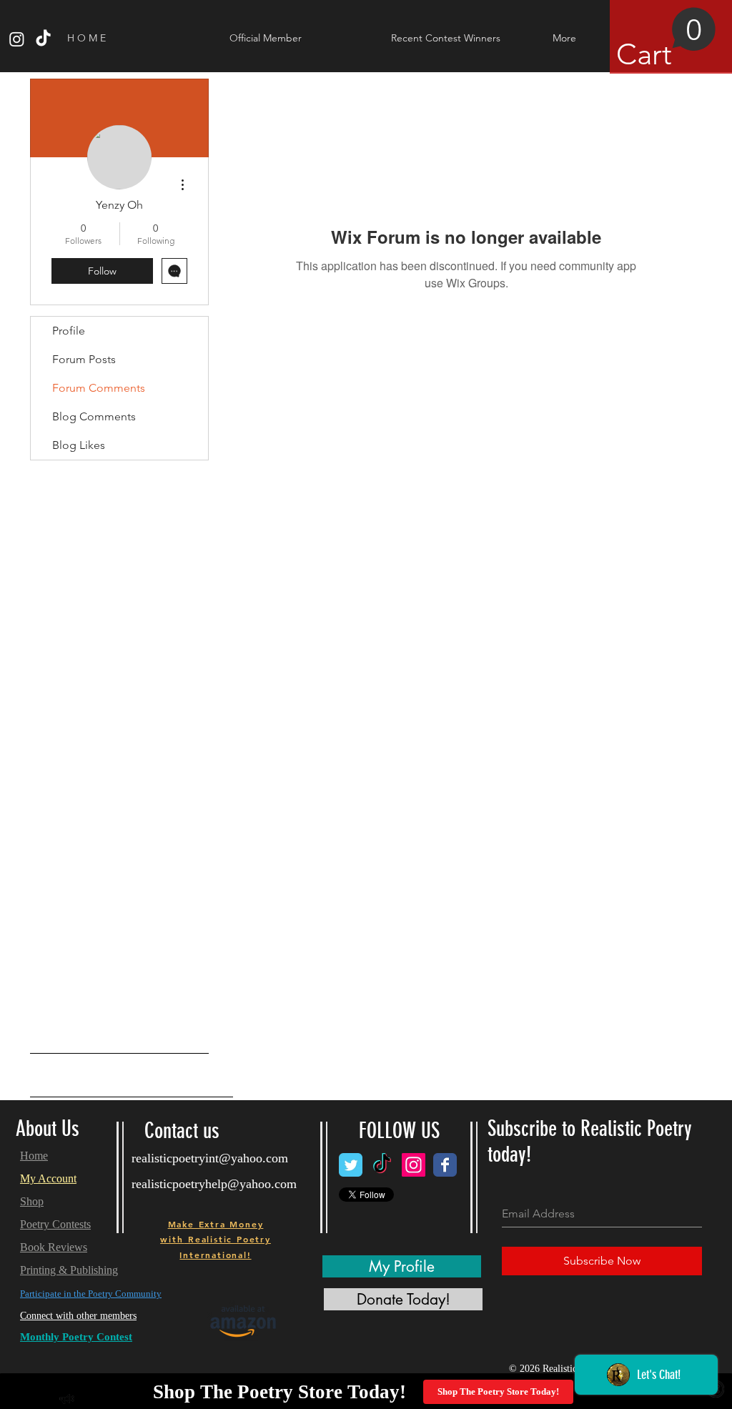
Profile (68, 330)
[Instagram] (16, 39)
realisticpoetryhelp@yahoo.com (214, 1184)
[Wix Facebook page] (445, 1165)
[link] (666, 39)
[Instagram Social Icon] (413, 1165)
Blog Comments (94, 416)
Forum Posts (84, 359)
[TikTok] (43, 39)
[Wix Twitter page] (350, 1165)
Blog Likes (78, 445)
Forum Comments (98, 388)
